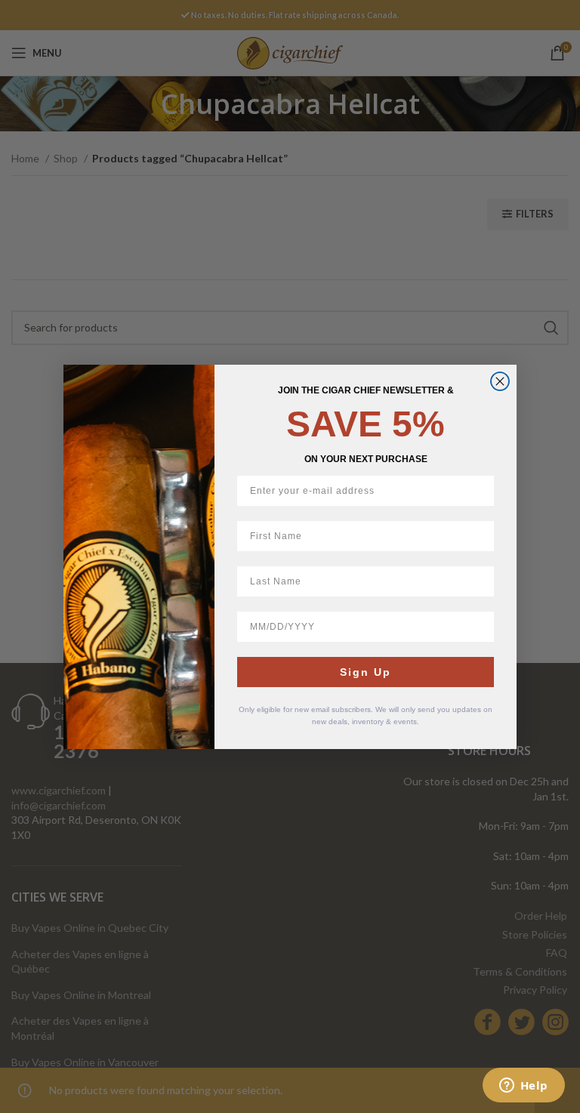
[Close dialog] (500, 381)
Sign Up (365, 672)
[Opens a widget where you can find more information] (523, 1086)
